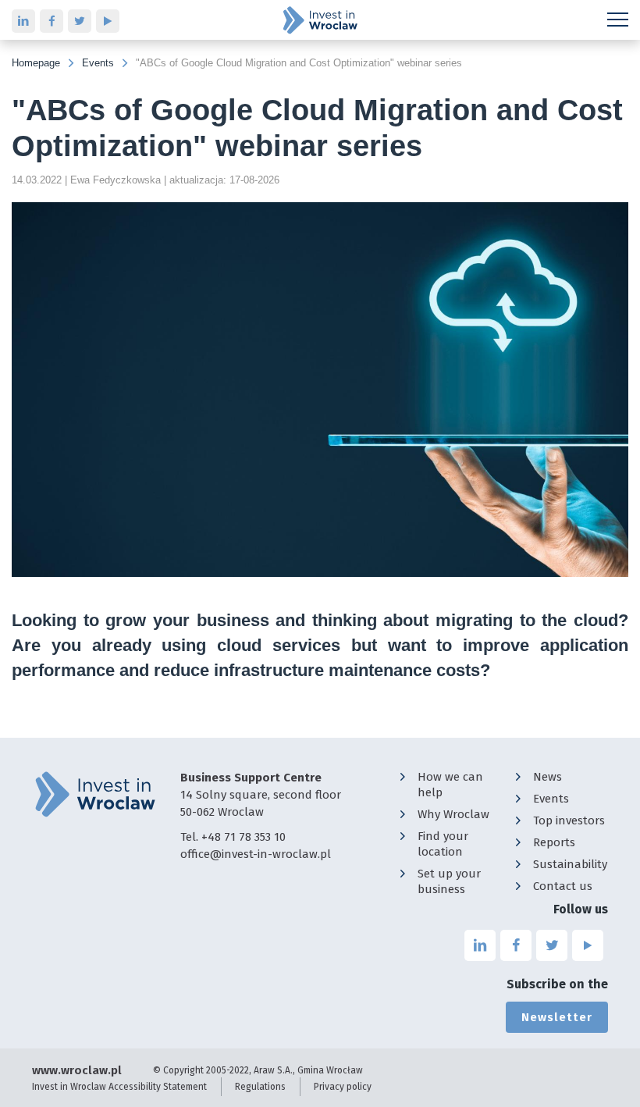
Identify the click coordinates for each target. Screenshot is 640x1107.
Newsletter (556, 1017)
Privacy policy (343, 1086)
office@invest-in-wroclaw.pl (255, 854)
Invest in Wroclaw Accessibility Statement (119, 1086)
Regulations (260, 1086)
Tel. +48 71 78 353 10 (233, 837)
